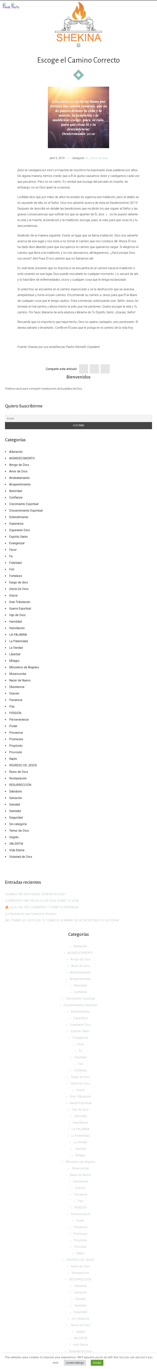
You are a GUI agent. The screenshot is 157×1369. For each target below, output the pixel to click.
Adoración (16, 452)
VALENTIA (16, 843)
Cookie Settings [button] (75, 1362)
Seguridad (16, 817)
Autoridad (15, 491)
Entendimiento (18, 517)
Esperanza (16, 523)
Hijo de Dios (17, 615)
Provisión (15, 752)
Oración (14, 693)
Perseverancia (19, 719)
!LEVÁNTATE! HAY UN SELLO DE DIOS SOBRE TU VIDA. (42, 901)
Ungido (14, 837)
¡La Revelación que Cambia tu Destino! (30, 914)
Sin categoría (18, 824)
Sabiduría (15, 791)
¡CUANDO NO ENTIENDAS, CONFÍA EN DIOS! (35, 894)
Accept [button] (97, 1362)
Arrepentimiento (20, 484)
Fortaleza (15, 576)
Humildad (15, 621)
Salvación (15, 798)
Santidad (15, 811)
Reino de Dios (18, 772)
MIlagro (14, 661)
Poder (13, 726)
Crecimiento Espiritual (23, 504)
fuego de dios (18, 582)
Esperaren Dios (19, 530)
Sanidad (14, 804)
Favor (13, 550)
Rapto (13, 759)
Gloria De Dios (19, 589)
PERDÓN (15, 713)
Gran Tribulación (19, 602)
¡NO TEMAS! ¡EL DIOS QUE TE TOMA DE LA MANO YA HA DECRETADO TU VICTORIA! (62, 920)
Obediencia (16, 687)
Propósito (16, 746)
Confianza (15, 497)
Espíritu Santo (18, 536)
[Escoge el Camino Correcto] (78, 117)
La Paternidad (18, 641)
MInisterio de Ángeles (24, 667)
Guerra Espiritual (20, 608)
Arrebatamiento (19, 478)
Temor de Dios (99, 158)
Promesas (16, 739)
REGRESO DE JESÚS (23, 765)
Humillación (17, 628)
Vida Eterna (16, 850)
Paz (12, 706)
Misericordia (17, 674)
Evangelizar (17, 543)
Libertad (14, 654)
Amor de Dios (18, 471)
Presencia (16, 732)
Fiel (11, 569)
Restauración (18, 778)
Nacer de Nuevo (20, 680)
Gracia (13, 595)
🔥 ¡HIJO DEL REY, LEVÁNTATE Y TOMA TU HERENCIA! (42, 907)
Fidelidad (15, 563)
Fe (86, 158)
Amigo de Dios (19, 465)
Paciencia (15, 700)
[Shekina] (78, 21)
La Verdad (16, 648)
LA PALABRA (18, 634)
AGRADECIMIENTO (22, 458)
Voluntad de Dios (20, 857)
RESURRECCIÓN (20, 785)
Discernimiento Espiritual (26, 510)
